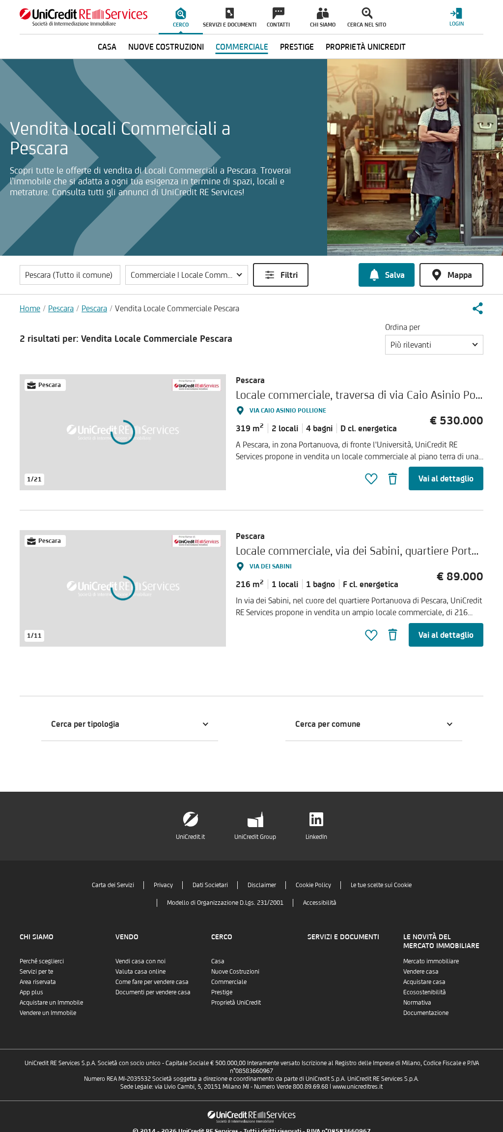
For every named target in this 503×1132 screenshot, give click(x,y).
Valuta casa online (140, 971)
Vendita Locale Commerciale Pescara (177, 308)
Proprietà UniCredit (236, 1002)
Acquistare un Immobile (51, 1002)
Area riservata (38, 981)
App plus (31, 992)
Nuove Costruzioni (235, 971)
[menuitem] (181, 17)
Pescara (61, 308)
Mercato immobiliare (431, 961)
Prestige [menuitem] (297, 47)
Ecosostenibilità (424, 992)
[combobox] (434, 345)
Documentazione (425, 1012)
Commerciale (229, 981)
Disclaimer (262, 885)
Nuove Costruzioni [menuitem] (166, 47)
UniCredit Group (255, 836)
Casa (217, 961)
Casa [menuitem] (107, 47)
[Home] (83, 17)
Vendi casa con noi (140, 961)
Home (30, 308)
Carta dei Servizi (113, 885)
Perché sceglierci (42, 961)
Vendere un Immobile (48, 1012)
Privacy (163, 885)
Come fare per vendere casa (152, 981)
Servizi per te (36, 971)
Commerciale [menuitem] (242, 47)
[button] (186, 275)
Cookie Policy (313, 885)
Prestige (221, 992)
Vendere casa (421, 971)
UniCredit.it (190, 836)
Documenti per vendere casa (153, 992)
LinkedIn (316, 836)
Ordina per (402, 327)
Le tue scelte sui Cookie (381, 885)
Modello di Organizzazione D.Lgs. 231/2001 (225, 902)
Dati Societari (210, 885)
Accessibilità (319, 902)
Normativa (417, 1002)
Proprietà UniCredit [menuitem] (366, 47)
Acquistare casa (424, 981)
